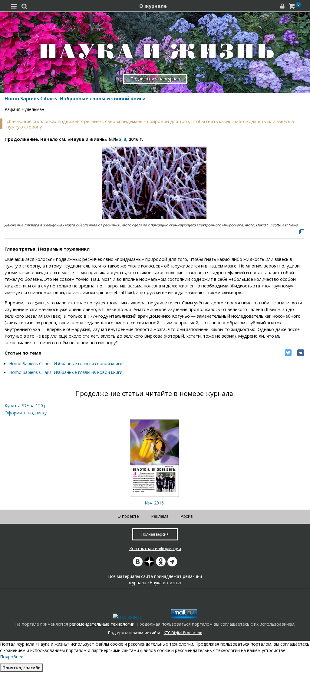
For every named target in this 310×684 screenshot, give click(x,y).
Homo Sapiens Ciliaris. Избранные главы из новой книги (65, 363)
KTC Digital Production (183, 632)
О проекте (128, 516)
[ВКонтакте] (300, 352)
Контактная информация (155, 548)
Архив (187, 516)
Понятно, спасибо (21, 667)
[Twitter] (288, 352)
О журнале (153, 6)
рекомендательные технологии (101, 624)
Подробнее (11, 657)
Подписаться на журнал (155, 79)
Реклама (160, 516)
